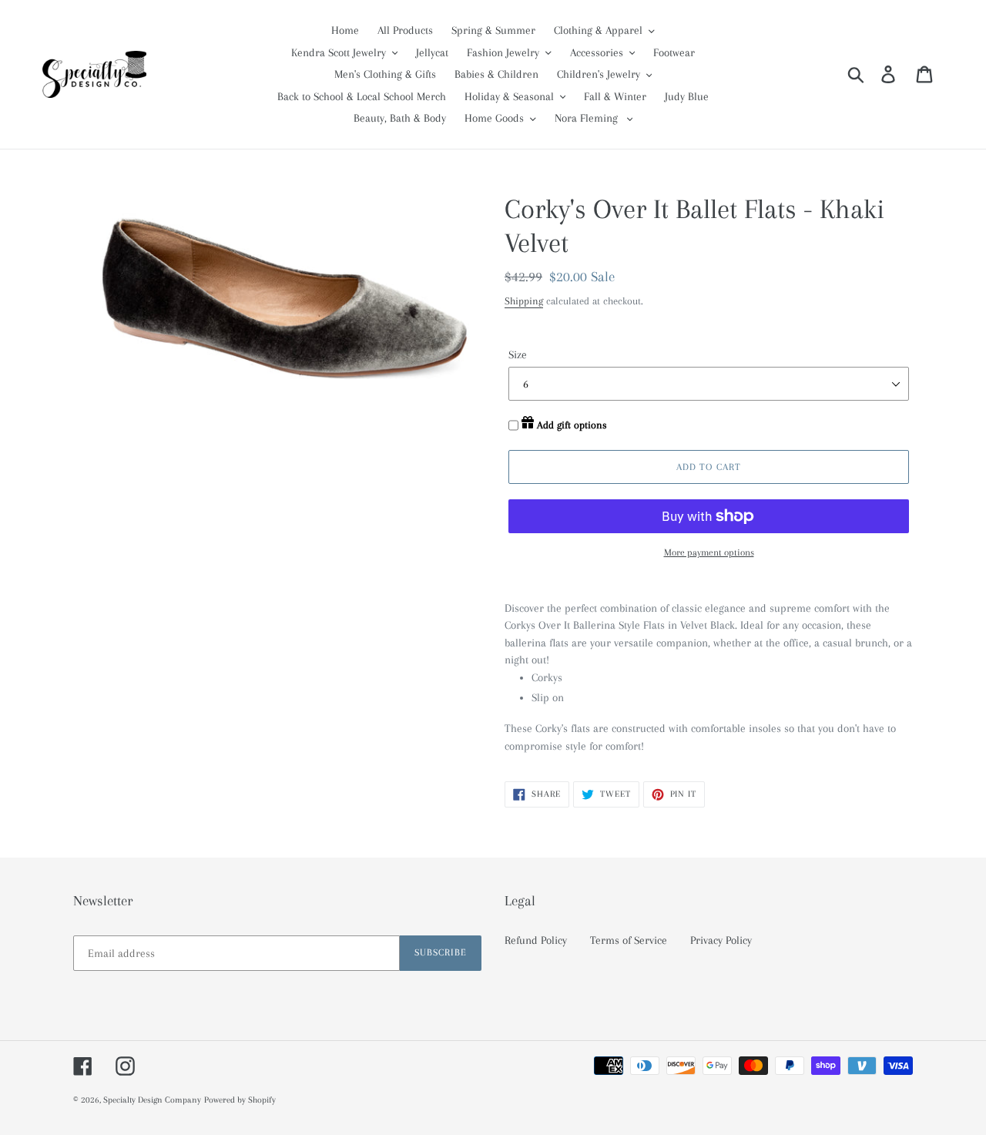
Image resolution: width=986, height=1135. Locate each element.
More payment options (709, 552)
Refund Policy (536, 940)
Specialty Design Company (152, 1100)
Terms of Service (628, 940)
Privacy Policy (721, 940)
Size (517, 354)
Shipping (524, 301)
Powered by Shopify (240, 1100)
